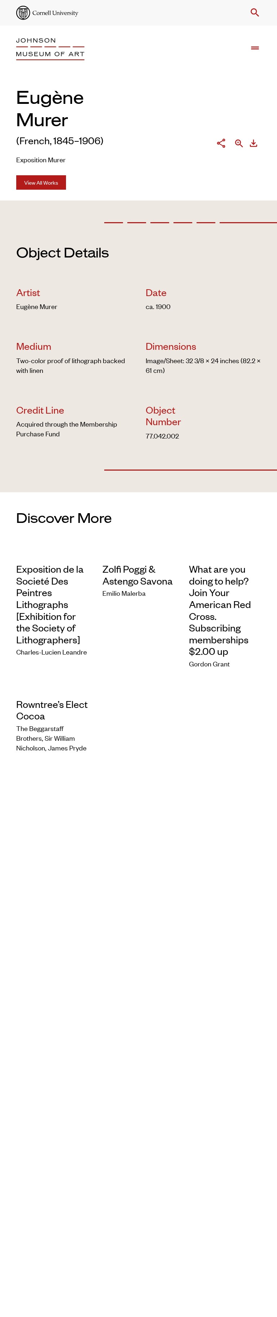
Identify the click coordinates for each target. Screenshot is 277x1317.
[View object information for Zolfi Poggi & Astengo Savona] (138, 552)
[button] (253, 12)
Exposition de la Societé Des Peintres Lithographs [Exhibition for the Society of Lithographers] (50, 604)
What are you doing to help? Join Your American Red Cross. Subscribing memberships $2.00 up (220, 610)
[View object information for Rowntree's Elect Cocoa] (52, 687)
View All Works (41, 182)
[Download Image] (253, 144)
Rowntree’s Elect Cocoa (52, 710)
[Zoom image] (239, 144)
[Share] (221, 144)
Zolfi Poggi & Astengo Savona (137, 575)
